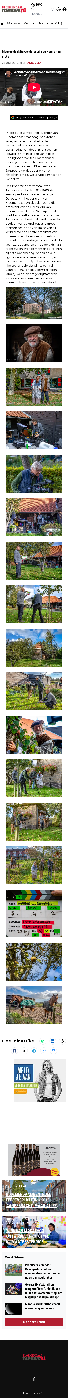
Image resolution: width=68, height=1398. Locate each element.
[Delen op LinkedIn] (52, 1041)
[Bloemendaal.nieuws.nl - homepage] (14, 9)
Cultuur (29, 23)
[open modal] (64, 9)
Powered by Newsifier (34, 1393)
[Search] (53, 9)
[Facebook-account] (34, 1379)
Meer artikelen (34, 1322)
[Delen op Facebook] (14, 1050)
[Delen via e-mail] (53, 1050)
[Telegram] (34, 1050)
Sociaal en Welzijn (51, 23)
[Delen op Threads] (62, 1041)
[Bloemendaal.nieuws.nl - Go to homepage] (34, 1357)
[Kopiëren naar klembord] (43, 1050)
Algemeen (34, 62)
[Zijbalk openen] (2, 23)
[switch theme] (58, 9)
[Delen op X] (24, 1050)
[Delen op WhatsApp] (42, 1041)
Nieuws (12, 23)
